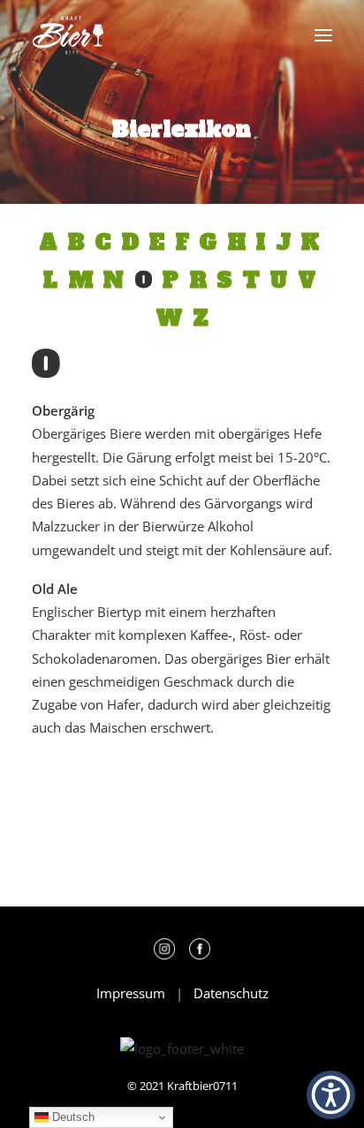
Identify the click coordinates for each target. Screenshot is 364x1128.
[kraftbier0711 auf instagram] (170, 954)
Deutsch (72, 1117)
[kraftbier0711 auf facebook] (199, 954)
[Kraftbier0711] (68, 35)
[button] (323, 35)
